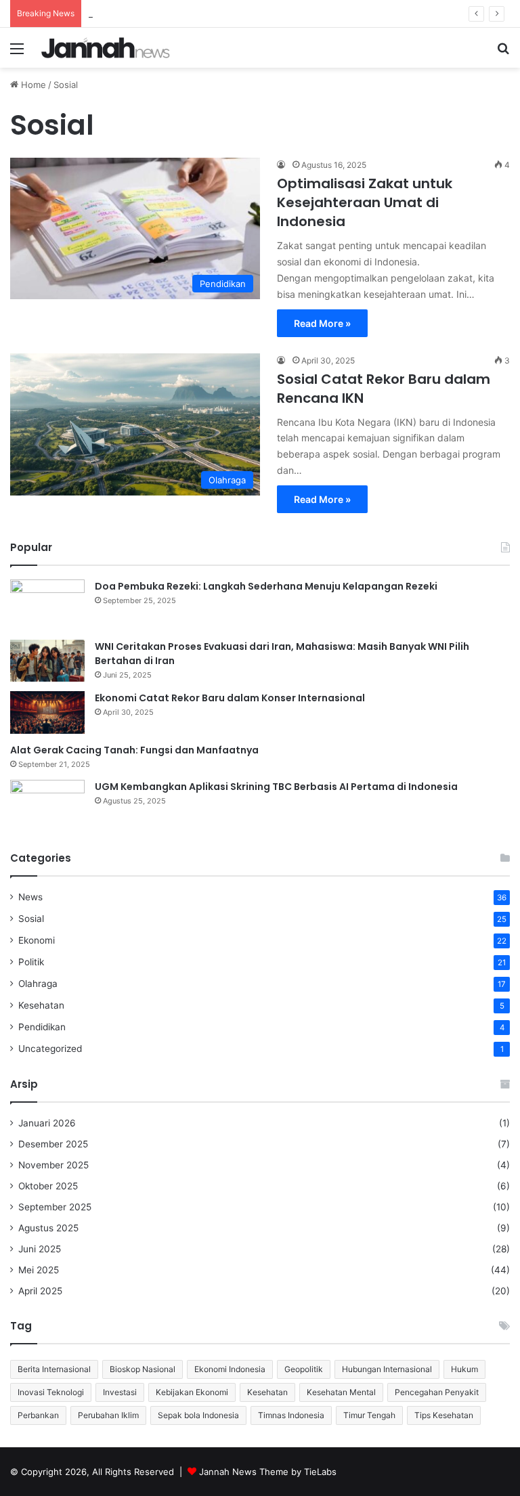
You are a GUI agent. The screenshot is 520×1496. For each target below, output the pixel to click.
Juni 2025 (39, 1249)
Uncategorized (50, 1048)
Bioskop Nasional (142, 1369)
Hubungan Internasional (387, 1369)
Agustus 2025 (48, 1228)
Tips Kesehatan (443, 1415)
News (30, 897)
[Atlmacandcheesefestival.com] (105, 47)
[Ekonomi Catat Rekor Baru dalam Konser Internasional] (47, 712)
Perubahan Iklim (108, 1415)
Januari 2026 (47, 1123)
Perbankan (38, 1415)
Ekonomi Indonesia (229, 1369)
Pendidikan (42, 1026)
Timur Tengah (369, 1415)
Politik (31, 961)
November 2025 (53, 1165)
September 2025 (54, 1207)
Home (32, 84)
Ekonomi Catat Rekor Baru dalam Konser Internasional (230, 698)
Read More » (322, 323)
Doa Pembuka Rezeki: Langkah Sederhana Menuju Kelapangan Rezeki (266, 586)
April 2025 (40, 1290)
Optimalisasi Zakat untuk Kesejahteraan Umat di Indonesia (364, 202)
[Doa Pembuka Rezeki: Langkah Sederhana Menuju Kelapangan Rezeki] (47, 604)
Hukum (464, 1369)
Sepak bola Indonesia (198, 1415)
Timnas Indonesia (291, 1415)
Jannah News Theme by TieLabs (268, 1471)
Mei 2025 (38, 1269)
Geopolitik (303, 1369)
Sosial (31, 918)
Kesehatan (41, 1005)
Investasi (120, 1392)
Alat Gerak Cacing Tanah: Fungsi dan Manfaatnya (134, 750)
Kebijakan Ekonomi (192, 1392)
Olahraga (38, 983)
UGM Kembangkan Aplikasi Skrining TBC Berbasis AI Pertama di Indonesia (276, 786)
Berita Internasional (54, 1369)
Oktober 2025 (48, 1186)
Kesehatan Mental (341, 1392)
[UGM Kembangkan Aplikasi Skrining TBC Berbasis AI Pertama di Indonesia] (47, 805)
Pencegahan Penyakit (437, 1392)
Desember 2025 (53, 1144)
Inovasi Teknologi (51, 1392)
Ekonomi (36, 940)
